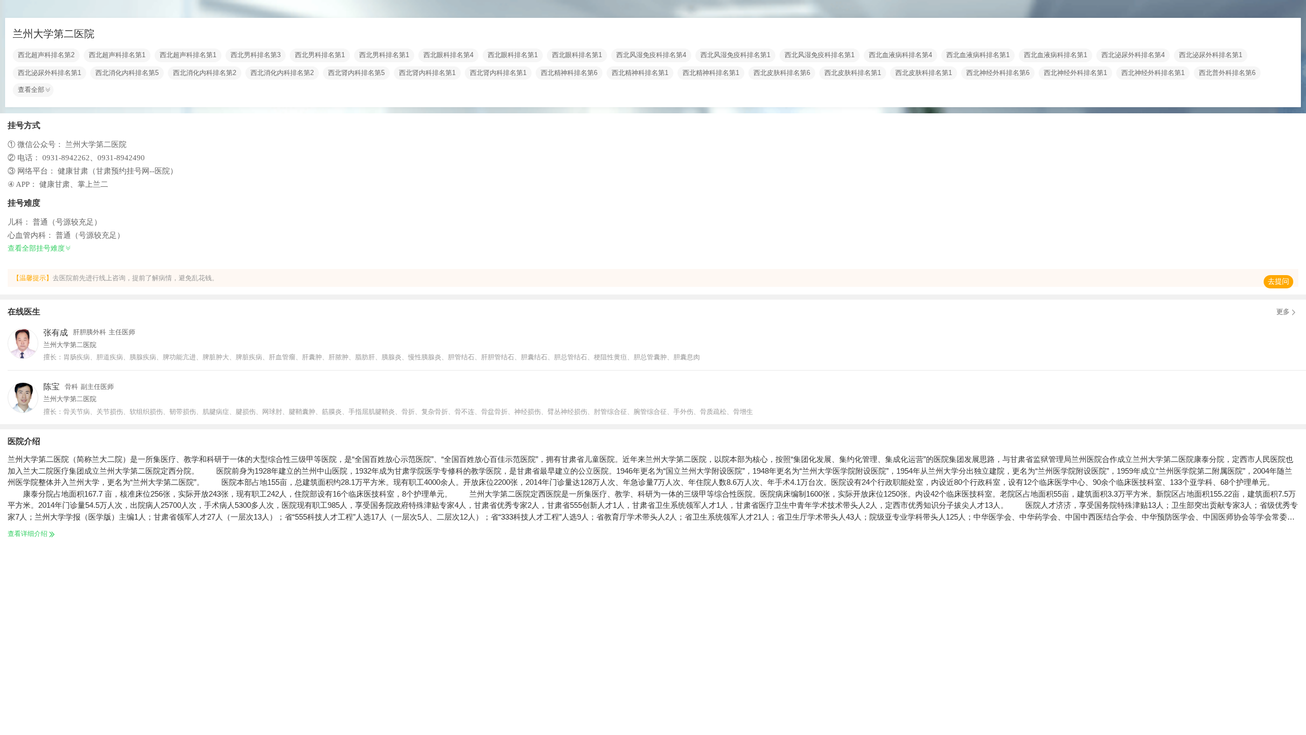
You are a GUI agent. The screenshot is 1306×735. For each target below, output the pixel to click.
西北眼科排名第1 (513, 55)
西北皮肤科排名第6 (782, 73)
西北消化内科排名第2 (204, 73)
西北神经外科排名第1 (1075, 73)
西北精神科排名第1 (640, 73)
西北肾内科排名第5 (356, 73)
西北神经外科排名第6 (997, 73)
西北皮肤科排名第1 (852, 73)
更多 (1283, 311)
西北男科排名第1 (320, 55)
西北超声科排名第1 (117, 55)
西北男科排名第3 (256, 55)
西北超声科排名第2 (46, 55)
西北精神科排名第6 (569, 73)
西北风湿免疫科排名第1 (735, 55)
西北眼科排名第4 (448, 55)
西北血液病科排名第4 (900, 55)
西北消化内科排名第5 (127, 73)
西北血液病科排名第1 (978, 55)
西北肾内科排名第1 (427, 73)
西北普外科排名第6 (1227, 73)
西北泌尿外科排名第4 (1133, 55)
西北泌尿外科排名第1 (1210, 55)
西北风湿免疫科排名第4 (651, 55)
